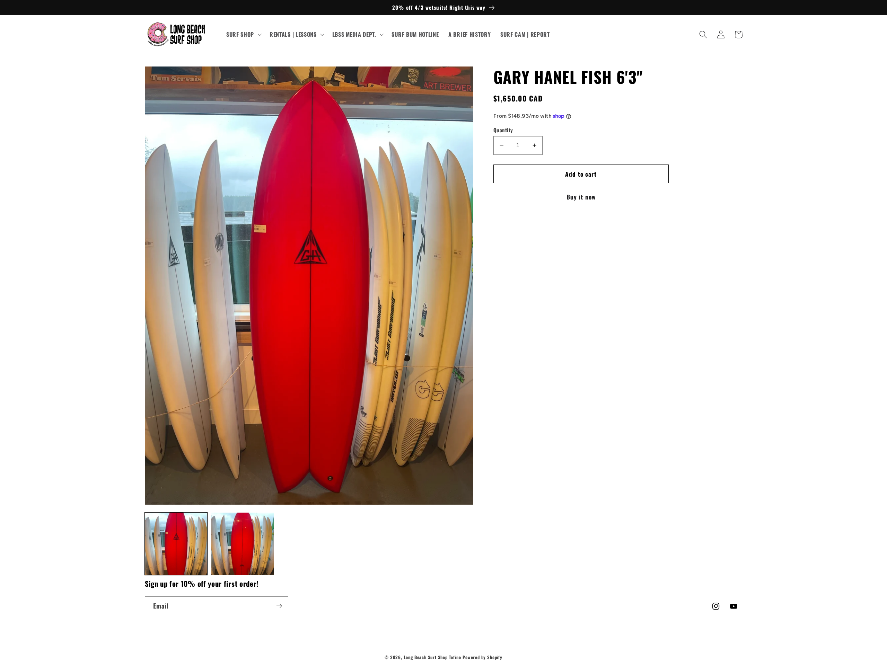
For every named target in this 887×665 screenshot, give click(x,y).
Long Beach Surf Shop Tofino (432, 657)
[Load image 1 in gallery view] (176, 544)
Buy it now (581, 196)
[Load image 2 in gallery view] (242, 544)
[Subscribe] (279, 605)
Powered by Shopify (482, 657)
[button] (243, 34)
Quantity (503, 130)
